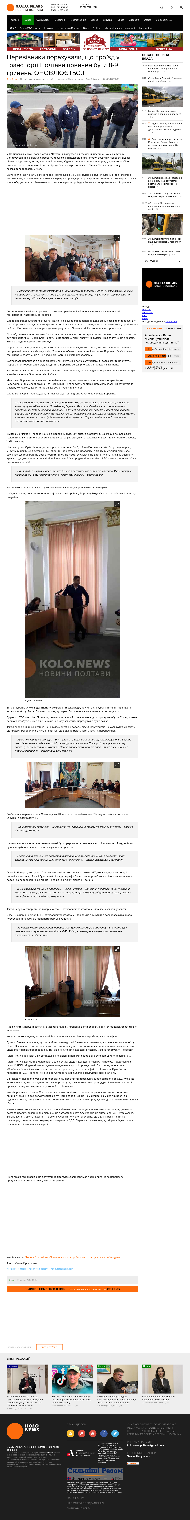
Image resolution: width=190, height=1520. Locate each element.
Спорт (121, 19)
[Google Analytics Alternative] (133, 1463)
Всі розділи (163, 19)
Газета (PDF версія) (30, 28)
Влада (28, 19)
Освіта (147, 19)
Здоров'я (134, 19)
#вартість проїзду (38, 1268)
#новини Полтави (16, 1268)
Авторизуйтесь (49, 1347)
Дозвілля (60, 19)
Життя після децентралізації (120, 28)
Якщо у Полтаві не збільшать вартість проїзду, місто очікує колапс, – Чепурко (72, 1257)
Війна (86, 28)
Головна (14, 20)
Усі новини (151, 261)
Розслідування (78, 19)
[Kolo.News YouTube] (162, 284)
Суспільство (43, 19)
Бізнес (94, 19)
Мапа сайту (75, 1498)
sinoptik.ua (171, 321)
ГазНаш (97, 28)
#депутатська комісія (61, 1268)
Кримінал (49, 28)
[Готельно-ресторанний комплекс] (95, 42)
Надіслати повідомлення (85, 1503)
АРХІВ (13, 28)
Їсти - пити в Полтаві (69, 28)
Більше (170, 328)
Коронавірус (146, 28)
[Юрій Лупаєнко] (72, 697)
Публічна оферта (79, 1508)
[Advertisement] (72, 208)
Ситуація (108, 19)
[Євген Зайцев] (72, 1016)
